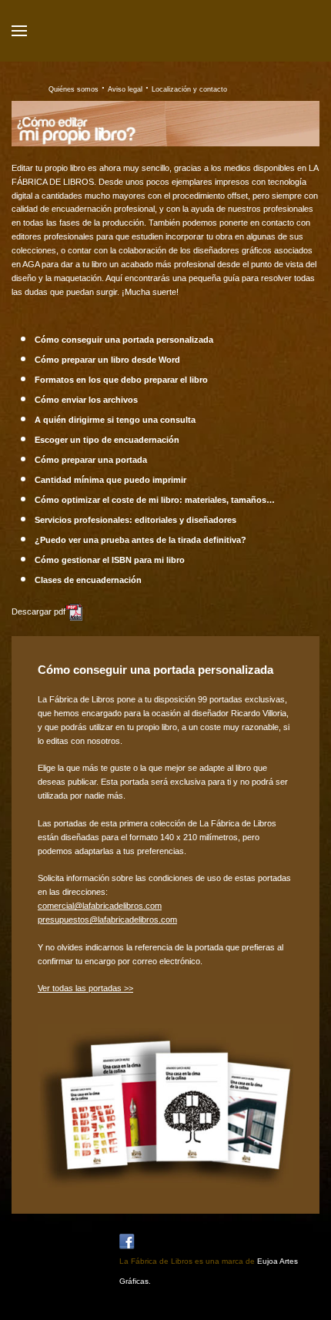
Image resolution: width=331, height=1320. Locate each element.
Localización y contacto (189, 89)
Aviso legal (125, 89)
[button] (19, 31)
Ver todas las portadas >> (85, 988)
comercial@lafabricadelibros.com (100, 905)
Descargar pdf (38, 611)
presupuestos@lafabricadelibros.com (107, 919)
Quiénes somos (73, 89)
